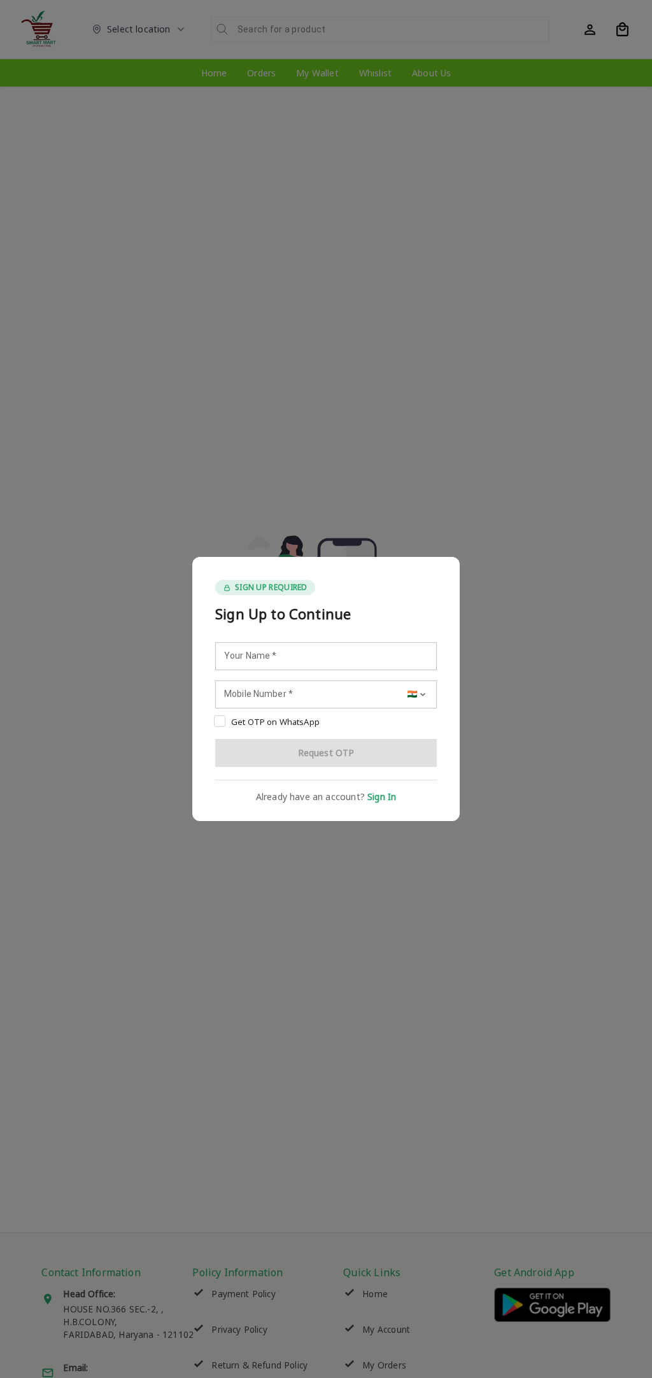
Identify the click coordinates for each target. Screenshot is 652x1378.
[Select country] (418, 694)
